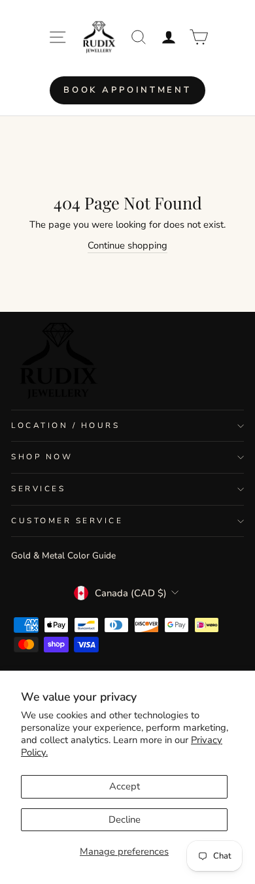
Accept (124, 786)
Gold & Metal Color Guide (63, 555)
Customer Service (67, 520)
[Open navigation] (57, 37)
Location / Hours (65, 425)
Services (38, 488)
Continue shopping (127, 245)
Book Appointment (127, 90)
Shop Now (42, 456)
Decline (125, 819)
